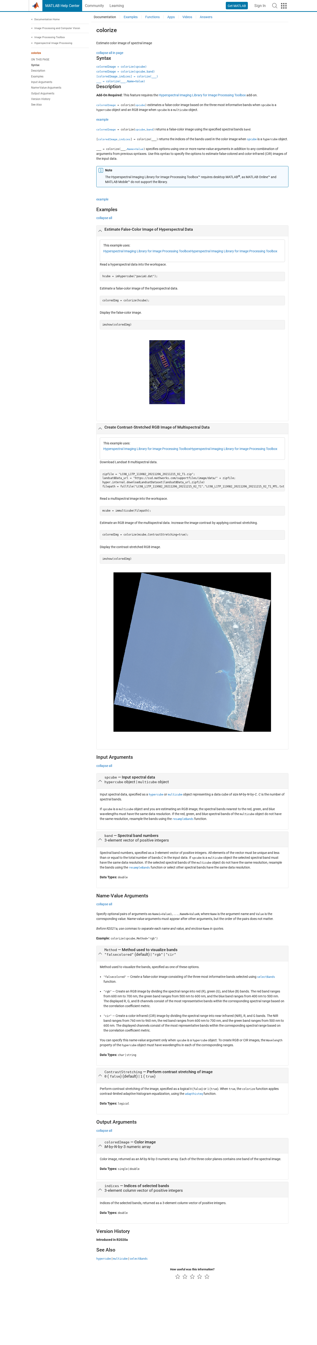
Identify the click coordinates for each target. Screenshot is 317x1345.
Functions (152, 17)
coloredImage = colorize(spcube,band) (125, 71)
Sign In (260, 5)
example (102, 119)
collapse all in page (109, 53)
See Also (36, 105)
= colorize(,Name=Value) (120, 81)
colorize (36, 53)
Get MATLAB (237, 6)
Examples (37, 76)
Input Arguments (41, 82)
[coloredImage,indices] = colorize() (127, 76)
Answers (206, 17)
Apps (171, 17)
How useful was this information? (192, 1269)
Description (38, 71)
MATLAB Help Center (62, 5)
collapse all (104, 218)
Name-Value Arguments (46, 88)
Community (94, 5)
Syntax (35, 65)
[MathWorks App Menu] (284, 6)
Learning (117, 5)
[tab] (192, 231)
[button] (274, 5)
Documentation (105, 17)
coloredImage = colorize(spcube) (121, 66)
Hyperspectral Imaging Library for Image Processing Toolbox (202, 95)
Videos (187, 17)
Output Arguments (42, 93)
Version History (40, 99)
